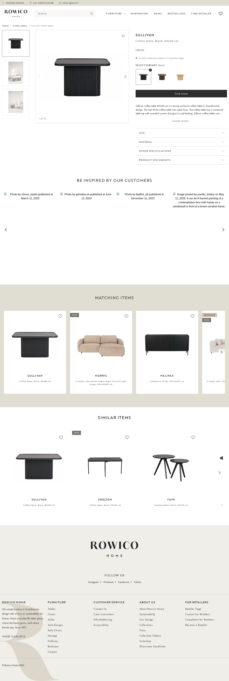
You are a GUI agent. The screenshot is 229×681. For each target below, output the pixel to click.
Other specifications (155, 151)
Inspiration (139, 13)
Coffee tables (20, 25)
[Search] (91, 13)
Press (142, 630)
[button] (30, 229)
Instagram (93, 582)
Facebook (123, 582)
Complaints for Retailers (199, 619)
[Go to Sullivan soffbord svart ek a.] (16, 43)
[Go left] (39, 76)
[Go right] (125, 76)
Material (145, 142)
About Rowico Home (151, 609)
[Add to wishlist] (123, 36)
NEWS (158, 13)
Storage (52, 635)
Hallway (53, 641)
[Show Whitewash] (180, 77)
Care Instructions (104, 614)
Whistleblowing (103, 619)
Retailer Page (193, 609)
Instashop (145, 641)
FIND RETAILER (201, 13)
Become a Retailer (196, 625)
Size (142, 133)
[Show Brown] (162, 77)
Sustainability (147, 614)
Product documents (154, 160)
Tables (5, 25)
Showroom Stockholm (152, 646)
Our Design (146, 619)
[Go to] (16, 72)
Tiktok (137, 582)
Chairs (52, 614)
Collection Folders (150, 635)
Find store (181, 93)
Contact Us (100, 609)
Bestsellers (176, 13)
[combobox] (61, 13)
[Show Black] (143, 77)
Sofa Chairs (55, 630)
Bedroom (53, 646)
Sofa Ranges (55, 625)
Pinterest (108, 582)
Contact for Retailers (197, 614)
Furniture (114, 13)
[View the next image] (221, 352)
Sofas (51, 619)
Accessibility (101, 625)
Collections (146, 625)
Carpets (52, 652)
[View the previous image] (7, 352)
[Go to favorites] (220, 13)
